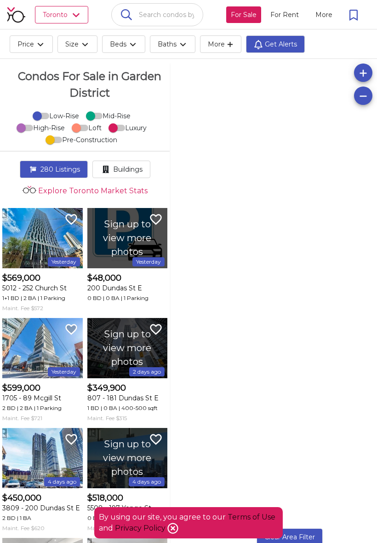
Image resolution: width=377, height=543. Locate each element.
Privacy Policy (141, 528)
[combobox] (157, 14)
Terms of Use (251, 517)
